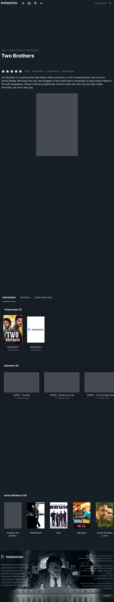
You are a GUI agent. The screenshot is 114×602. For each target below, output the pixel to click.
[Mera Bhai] (81, 515)
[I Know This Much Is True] (104, 515)
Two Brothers (32, 50)
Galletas (98, 566)
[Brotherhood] (35, 515)
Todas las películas (105, 556)
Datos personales (106, 568)
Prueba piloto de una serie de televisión (91, 576)
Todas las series (90, 556)
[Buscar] (110, 3)
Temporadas (9, 297)
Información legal (87, 566)
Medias (99, 571)
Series (12, 50)
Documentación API (86, 558)
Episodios (25, 297)
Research (109, 573)
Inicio (3, 50)
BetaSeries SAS (89, 571)
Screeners (108, 571)
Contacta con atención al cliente (100, 561)
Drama (20, 50)
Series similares (43, 297)
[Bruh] (58, 515)
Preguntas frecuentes (103, 558)
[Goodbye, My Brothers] (13, 515)
